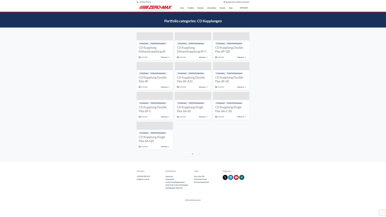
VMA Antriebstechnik (201, 182)
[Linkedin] (230, 177)
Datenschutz (169, 179)
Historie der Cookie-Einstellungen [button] (176, 185)
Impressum (169, 176)
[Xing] (241, 177)
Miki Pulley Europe (200, 179)
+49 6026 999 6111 (145, 2)
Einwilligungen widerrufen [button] (174, 188)
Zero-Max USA (199, 176)
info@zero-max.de (143, 179)
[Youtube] (236, 177)
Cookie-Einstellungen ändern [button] (175, 182)
